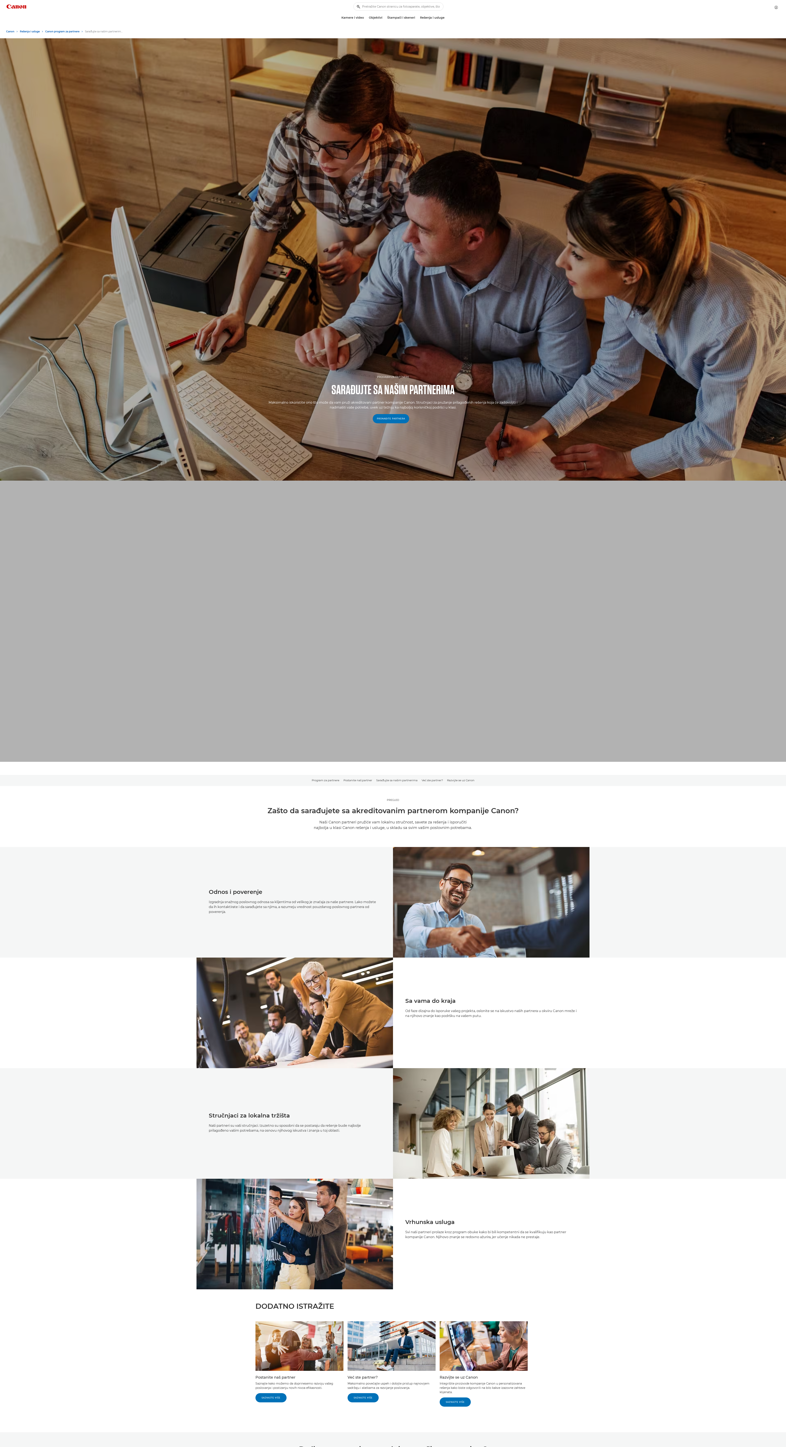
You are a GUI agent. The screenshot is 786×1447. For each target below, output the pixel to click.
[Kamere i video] (365, 18)
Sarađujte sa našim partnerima (397, 780)
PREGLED (393, 800)
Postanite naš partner (357, 780)
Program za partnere (325, 780)
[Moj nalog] (776, 7)
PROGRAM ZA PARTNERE (393, 376)
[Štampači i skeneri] (416, 18)
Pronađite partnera (391, 418)
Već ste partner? (432, 780)
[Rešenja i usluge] (446, 18)
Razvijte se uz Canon (460, 780)
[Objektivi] (384, 18)
